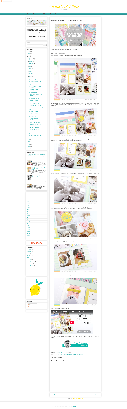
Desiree (28, 203)
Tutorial (28, 267)
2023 (29, 51)
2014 (29, 146)
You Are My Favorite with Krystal (35, 135)
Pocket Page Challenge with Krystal (35, 109)
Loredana (28, 221)
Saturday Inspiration (30, 261)
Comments (31, 306)
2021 (29, 55)
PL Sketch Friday (30, 257)
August (30, 64)
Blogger (74, 406)
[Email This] (65, 352)
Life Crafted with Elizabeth (34, 98)
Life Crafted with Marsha (33, 92)
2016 (29, 143)
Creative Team (59, 13)
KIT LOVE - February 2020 (33, 78)
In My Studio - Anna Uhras (37, 161)
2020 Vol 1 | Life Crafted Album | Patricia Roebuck (35, 131)
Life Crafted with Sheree (33, 111)
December (31, 58)
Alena (28, 197)
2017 (29, 141)
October (31, 61)
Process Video (80, 354)
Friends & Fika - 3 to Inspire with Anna (36, 90)
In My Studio (29, 251)
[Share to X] (68, 352)
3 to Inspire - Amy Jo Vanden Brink (35, 114)
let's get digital (29, 272)
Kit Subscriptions (42, 13)
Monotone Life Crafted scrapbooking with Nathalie (36, 108)
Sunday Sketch (29, 263)
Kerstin (28, 217)
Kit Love (28, 253)
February (31, 75)
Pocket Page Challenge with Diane (35, 84)
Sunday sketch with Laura (33, 113)
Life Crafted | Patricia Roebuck (34, 120)
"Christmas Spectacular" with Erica (35, 105)
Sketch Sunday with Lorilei (34, 127)
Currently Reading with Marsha (34, 122)
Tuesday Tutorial (30, 265)
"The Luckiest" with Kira (33, 83)
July (30, 66)
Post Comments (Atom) (78, 398)
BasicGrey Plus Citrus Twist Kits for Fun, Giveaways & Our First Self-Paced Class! (39, 168)
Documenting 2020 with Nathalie (35, 126)
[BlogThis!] (66, 352)
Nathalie (28, 227)
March (30, 73)
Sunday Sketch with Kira (33, 100)
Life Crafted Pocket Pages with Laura (35, 81)
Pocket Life (29, 259)
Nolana (28, 229)
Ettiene (28, 209)
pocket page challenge (71, 354)
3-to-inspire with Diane (33, 102)
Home (28, 13)
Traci (28, 237)
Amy (28, 199)
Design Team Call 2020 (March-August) (35, 119)
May (30, 69)
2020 (29, 56)
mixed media (29, 274)
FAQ (34, 13)
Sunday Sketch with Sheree (34, 89)
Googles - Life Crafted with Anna (35, 103)
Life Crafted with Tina (33, 116)
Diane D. (28, 207)
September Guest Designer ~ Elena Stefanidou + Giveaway (38, 176)
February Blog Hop (35, 184)
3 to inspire (29, 249)
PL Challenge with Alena (33, 97)
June (30, 68)
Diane (55, 354)
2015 (29, 144)
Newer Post (54, 394)
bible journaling (30, 270)
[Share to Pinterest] (70, 352)
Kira (27, 219)
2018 (29, 139)
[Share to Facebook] (69, 352)
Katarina (28, 215)
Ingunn (28, 211)
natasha (28, 225)
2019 (29, 137)
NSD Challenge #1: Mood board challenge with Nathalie (36, 155)
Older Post (97, 394)
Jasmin (28, 213)
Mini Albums (29, 255)
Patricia (28, 231)
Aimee (28, 195)
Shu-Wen (28, 233)
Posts (30, 304)
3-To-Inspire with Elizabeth (34, 129)
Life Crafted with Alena (33, 79)
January (30, 76)
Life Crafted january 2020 (62, 354)
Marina (28, 223)
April (30, 71)
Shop (51, 13)
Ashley (28, 201)
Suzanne (28, 235)
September (31, 63)
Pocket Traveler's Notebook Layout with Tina (35, 95)
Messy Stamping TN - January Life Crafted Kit (35, 87)
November (31, 59)
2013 (29, 148)
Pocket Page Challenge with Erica (35, 124)
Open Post (31, 133)
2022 (29, 53)
